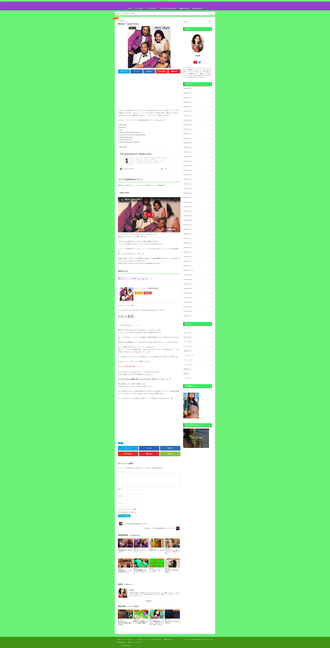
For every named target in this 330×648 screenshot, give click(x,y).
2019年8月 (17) (188, 288)
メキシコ (188, 364)
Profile (129, 8)
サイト (120, 502)
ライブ (121, 443)
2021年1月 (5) (187, 211)
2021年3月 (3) (187, 202)
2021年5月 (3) (187, 197)
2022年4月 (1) (187, 152)
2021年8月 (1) (187, 184)
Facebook (149, 601)
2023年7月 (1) (187, 129)
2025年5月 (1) (187, 93)
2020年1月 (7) (187, 266)
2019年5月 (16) (188, 302)
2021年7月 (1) (187, 188)
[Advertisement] (149, 92)
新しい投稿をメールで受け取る (127, 512)
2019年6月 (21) (188, 297)
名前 (120, 489)
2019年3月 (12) (188, 311)
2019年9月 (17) (188, 284)
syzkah (131, 590)
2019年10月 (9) (188, 279)
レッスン (187, 346)
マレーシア (188, 360)
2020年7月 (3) (187, 238)
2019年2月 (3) (187, 316)
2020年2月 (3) (187, 261)
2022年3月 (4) (187, 156)
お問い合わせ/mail (197, 8)
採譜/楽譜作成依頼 (122, 642)
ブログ (187, 378)
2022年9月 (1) (187, 147)
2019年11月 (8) (188, 275)
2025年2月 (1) (187, 97)
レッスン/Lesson (151, 8)
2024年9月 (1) (187, 106)
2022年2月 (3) (187, 161)
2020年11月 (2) (188, 220)
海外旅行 (187, 351)
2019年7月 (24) (188, 293)
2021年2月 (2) (187, 206)
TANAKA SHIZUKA (165, 4)
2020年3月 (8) (187, 256)
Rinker (141, 289)
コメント (121, 471)
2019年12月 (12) (188, 270)
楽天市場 (147, 293)
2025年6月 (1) (187, 88)
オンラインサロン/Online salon (168, 8)
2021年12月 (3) (188, 165)
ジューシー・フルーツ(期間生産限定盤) (146, 288)
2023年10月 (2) (188, 125)
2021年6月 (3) (187, 193)
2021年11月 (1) (188, 170)
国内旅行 (187, 369)
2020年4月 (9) (187, 252)
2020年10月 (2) (188, 225)
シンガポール (189, 355)
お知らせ (187, 332)
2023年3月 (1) (187, 134)
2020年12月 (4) (188, 215)
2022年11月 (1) (188, 143)
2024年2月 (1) (187, 115)
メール (120, 496)
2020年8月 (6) (187, 234)
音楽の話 (187, 337)
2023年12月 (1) (188, 120)
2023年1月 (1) (187, 138)
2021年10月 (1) (188, 175)
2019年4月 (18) (188, 306)
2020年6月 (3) (187, 243)
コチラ (203, 77)
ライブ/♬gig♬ (139, 8)
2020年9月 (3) (187, 229)
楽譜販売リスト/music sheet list (135, 642)
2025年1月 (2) (187, 102)
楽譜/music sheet (184, 8)
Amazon (138, 293)
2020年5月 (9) (187, 247)
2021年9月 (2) (187, 179)
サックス (187, 341)
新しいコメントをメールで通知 (127, 509)
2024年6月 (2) (187, 111)
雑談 (186, 373)
